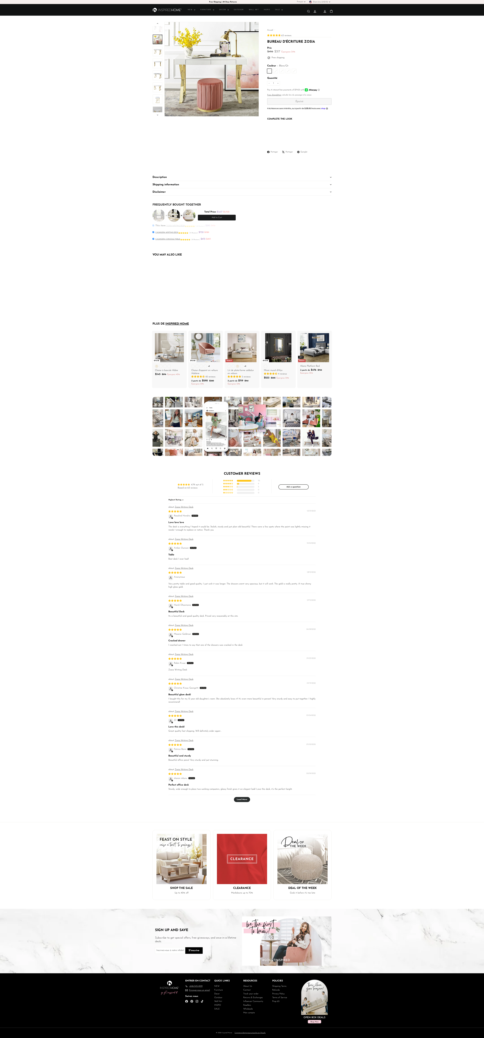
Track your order (251, 994)
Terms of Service (279, 997)
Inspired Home (177, 323)
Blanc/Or (269, 71)
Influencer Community (253, 1001)
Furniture (206, 9)
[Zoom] (212, 69)
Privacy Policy (278, 994)
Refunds (276, 990)
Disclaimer (159, 192)
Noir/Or (294, 71)
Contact (247, 990)
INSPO (267, 9)
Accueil (270, 30)
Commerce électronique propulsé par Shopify (250, 1033)
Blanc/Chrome (282, 71)
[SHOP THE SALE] (181, 859)
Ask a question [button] (293, 487)
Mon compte (249, 1013)
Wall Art (254, 9)
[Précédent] (158, 24)
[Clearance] (242, 859)
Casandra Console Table (167, 239)
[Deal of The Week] (302, 859)
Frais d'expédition (274, 95)
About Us (247, 986)
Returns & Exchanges (253, 997)
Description (160, 177)
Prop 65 (275, 1001)
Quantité (272, 78)
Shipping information (166, 184)
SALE (278, 9)
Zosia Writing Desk (184, 507)
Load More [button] (242, 800)
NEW (190, 9)
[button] (274, 35)
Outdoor (239, 9)
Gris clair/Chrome (275, 71)
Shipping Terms (279, 986)
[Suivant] (158, 114)
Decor (223, 9)
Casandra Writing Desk (166, 232)
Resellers (247, 1005)
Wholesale (248, 1009)
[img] (175, 512)
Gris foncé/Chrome (288, 71)
